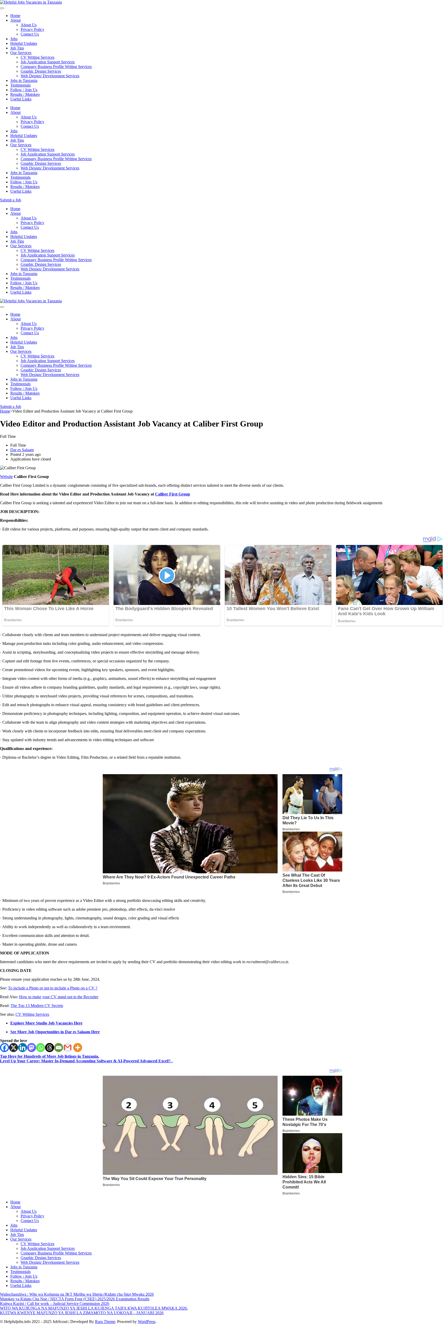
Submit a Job (10, 200)
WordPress (146, 1321)
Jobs (14, 39)
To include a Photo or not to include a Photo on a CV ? (52, 988)
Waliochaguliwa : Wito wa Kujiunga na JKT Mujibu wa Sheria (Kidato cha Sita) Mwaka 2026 (77, 1294)
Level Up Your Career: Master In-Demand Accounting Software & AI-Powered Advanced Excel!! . (86, 1061)
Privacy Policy (32, 29)
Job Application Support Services (48, 62)
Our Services (20, 52)
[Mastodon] (31, 1047)
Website (6, 476)
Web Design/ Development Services (50, 76)
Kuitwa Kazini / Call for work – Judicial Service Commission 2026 (54, 1303)
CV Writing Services (37, 57)
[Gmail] (67, 1047)
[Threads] (49, 1047)
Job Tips (17, 48)
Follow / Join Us (23, 90)
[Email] (58, 1047)
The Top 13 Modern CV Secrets (37, 1005)
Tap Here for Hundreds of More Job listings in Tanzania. (49, 1056)
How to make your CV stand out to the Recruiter (58, 997)
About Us (29, 25)
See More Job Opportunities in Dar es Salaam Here (55, 1032)
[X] (13, 1047)
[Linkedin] (22, 1047)
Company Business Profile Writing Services (56, 66)
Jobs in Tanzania (23, 80)
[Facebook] (4, 1047)
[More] (77, 1047)
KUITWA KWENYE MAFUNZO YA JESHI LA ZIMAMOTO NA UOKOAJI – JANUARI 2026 (82, 1313)
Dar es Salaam (22, 450)
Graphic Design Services (41, 71)
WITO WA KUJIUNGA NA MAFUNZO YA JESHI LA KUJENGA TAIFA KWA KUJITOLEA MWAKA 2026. (94, 1308)
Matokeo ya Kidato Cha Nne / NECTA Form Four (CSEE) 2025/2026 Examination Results (74, 1299)
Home (15, 15)
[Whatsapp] (40, 1047)
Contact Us (30, 34)
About (15, 20)
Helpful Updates (23, 43)
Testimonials (20, 85)
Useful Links (20, 99)
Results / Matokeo (25, 94)
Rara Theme (105, 1321)
